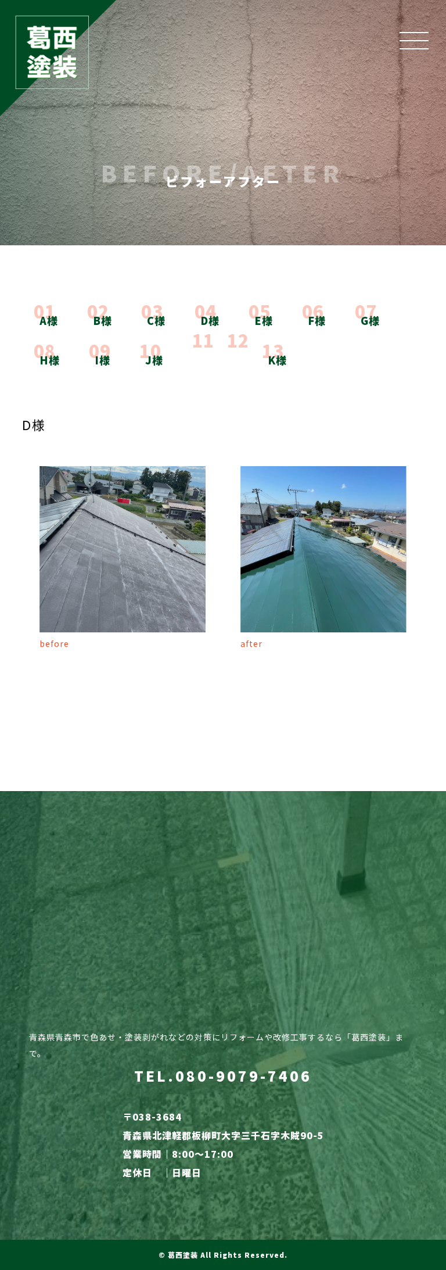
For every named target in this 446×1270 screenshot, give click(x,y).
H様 (49, 359)
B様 (102, 320)
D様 (210, 320)
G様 (370, 320)
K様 (277, 359)
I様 (102, 359)
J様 (154, 359)
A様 (48, 320)
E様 (263, 320)
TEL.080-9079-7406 (223, 1075)
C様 (156, 320)
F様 (317, 320)
